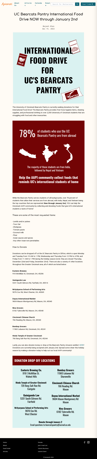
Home (5, 442)
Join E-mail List (42, 445)
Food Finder (7, 448)
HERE (81, 345)
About (5, 445)
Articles (5, 451)
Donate (40, 442)
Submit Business (43, 448)
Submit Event (42, 451)
